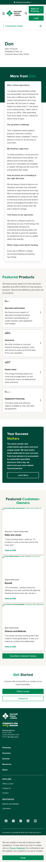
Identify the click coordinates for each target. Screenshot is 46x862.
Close (23, 858)
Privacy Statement (17, 848)
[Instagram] (20, 821)
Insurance (6, 753)
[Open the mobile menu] (3, 13)
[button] (36, 10)
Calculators (6, 808)
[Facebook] (6, 821)
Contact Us (6, 788)
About (4, 769)
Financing (6, 747)
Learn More (23, 475)
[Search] (26, 13)
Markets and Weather (10, 804)
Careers (5, 793)
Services (6, 758)
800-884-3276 (13, 737)
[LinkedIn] (28, 821)
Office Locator (7, 784)
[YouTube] (35, 821)
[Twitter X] (13, 821)
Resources (6, 764)
